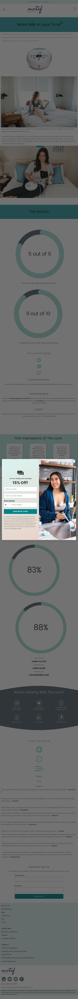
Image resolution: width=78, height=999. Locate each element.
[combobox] (7, 505)
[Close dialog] (73, 461)
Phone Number (9, 501)
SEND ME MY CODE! (20, 511)
